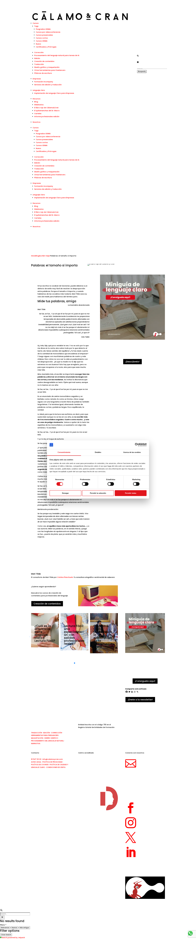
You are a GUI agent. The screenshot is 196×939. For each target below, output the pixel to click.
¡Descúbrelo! (132, 361)
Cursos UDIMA (41, 41)
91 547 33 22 (36, 759)
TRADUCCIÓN (36, 733)
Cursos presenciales (44, 35)
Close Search (6, 935)
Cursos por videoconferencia (48, 32)
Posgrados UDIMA (43, 29)
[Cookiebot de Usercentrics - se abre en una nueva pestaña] (137, 444)
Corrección (39, 52)
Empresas (37, 79)
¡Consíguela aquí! (145, 681)
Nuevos (14, 928)
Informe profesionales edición (46, 116)
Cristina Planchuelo (65, 577)
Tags (36, 26)
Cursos (36, 23)
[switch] (85, 484)
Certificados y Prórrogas (46, 47)
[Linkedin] (132, 691)
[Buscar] (138, 56)
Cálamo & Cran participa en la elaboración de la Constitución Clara (103, 636)
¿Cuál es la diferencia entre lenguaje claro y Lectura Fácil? (44, 633)
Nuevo (38, 44)
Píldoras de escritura (43, 73)
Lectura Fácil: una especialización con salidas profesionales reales (74, 635)
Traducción (39, 64)
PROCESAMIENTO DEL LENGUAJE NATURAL (47, 741)
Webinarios (39, 105)
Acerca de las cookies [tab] (132, 452)
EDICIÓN (46, 733)
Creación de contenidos (44, 61)
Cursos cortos (42, 38)
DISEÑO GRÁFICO (51, 738)
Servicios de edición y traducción (48, 85)
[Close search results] (2, 917)
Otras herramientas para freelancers (49, 70)
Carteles (37, 113)
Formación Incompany (43, 82)
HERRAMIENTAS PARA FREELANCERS (44, 735)
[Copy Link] (137, 691)
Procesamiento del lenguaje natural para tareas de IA (56, 55)
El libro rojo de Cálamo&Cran (46, 108)
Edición (37, 58)
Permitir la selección (98, 493)
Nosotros (36, 122)
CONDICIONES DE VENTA (55, 767)
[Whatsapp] (134, 691)
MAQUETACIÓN (37, 738)
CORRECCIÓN (56, 733)
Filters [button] (5, 925)
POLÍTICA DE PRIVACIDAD (52, 762)
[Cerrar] (138, 62)
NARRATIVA (35, 743)
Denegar (65, 493)
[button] (74, 663)
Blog (36, 102)
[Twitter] (129, 691)
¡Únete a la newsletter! (140, 699)
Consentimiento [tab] (64, 452)
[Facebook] (126, 691)
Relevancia (5, 928)
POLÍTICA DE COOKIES (39, 764)
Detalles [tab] (98, 452)
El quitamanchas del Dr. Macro (47, 110)
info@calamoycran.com (53, 759)
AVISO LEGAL (36, 762)
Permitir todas (130, 493)
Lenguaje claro (39, 90)
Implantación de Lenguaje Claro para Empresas (54, 93)
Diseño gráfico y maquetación (46, 67)
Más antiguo (24, 928)
